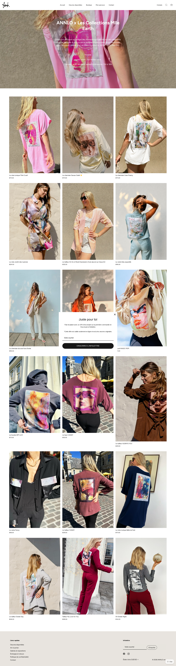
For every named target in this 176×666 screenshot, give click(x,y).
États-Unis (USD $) (130, 660)
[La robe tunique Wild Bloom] (87, 308)
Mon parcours (100, 5)
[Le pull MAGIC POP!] (141, 308)
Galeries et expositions (18, 651)
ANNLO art (162, 660)
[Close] (114, 314)
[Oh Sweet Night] (141, 576)
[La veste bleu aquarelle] (141, 221)
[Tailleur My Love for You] (87, 576)
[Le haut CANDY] (87, 394)
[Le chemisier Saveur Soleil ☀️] (87, 135)
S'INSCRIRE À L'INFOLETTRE (88, 346)
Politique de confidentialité (19, 657)
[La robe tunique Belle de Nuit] (141, 489)
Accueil (62, 5)
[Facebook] (124, 654)
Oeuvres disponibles (75, 5)
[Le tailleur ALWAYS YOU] (141, 398)
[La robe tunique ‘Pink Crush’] (34, 135)
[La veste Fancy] (34, 489)
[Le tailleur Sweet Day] (34, 576)
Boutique (89, 5)
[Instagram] (129, 654)
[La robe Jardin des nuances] (34, 221)
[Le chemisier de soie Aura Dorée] (34, 308)
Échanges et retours (17, 654)
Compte (159, 5)
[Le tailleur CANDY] (87, 489)
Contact (111, 5)
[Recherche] (166, 5)
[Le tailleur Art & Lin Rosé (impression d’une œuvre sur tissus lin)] (87, 221)
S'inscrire (151, 647)
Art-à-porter (14, 648)
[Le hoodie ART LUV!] (34, 394)
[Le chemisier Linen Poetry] (141, 135)
